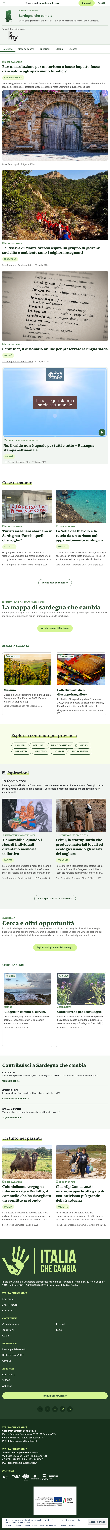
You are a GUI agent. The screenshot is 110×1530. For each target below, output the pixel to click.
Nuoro (84, 745)
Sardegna (8, 49)
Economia (63, 860)
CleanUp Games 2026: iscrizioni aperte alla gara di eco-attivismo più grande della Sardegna (80, 1193)
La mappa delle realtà (13, 1349)
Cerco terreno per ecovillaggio (79, 1011)
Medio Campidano (61, 745)
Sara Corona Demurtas (13, 1224)
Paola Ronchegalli (10, 164)
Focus (59, 1329)
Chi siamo (7, 1299)
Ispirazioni (45, 49)
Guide (5, 1335)
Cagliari (20, 745)
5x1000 (6, 1380)
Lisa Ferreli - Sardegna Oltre (17, 462)
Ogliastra (21, 751)
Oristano (41, 751)
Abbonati (86, 3)
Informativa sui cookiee (66, 1525)
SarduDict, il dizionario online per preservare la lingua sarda (55, 349)
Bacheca (73, 49)
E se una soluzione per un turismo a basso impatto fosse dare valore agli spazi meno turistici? (51, 69)
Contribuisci (8, 1374)
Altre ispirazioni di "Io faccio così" (55, 898)
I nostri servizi (9, 1304)
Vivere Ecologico (13, 78)
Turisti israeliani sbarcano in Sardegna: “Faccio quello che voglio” (27, 535)
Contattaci (7, 1310)
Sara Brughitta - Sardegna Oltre (17, 265)
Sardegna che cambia (35, 16)
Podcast (60, 1324)
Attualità (9, 547)
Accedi (101, 3)
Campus (6, 1360)
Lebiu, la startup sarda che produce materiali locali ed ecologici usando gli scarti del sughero (79, 847)
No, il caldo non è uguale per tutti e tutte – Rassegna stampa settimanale (48, 448)
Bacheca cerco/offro (13, 1355)
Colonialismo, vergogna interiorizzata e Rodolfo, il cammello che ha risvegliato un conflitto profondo (26, 1193)
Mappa (59, 49)
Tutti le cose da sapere (53, 582)
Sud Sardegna (80, 751)
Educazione (10, 259)
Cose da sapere (26, 49)
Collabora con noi (11, 1081)
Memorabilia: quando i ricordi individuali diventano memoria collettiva (22, 847)
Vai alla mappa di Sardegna (55, 628)
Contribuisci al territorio (14, 1098)
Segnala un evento (11, 1117)
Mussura (10, 690)
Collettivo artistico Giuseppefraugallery (72, 692)
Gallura (38, 745)
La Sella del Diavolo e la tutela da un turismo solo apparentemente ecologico (79, 535)
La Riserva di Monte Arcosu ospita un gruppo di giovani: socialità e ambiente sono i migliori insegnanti (51, 250)
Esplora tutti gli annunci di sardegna (55, 947)
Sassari (59, 751)
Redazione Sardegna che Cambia (72, 1224)
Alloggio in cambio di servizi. (25, 1011)
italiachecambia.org (49, 3)
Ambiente (63, 547)
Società (8, 355)
